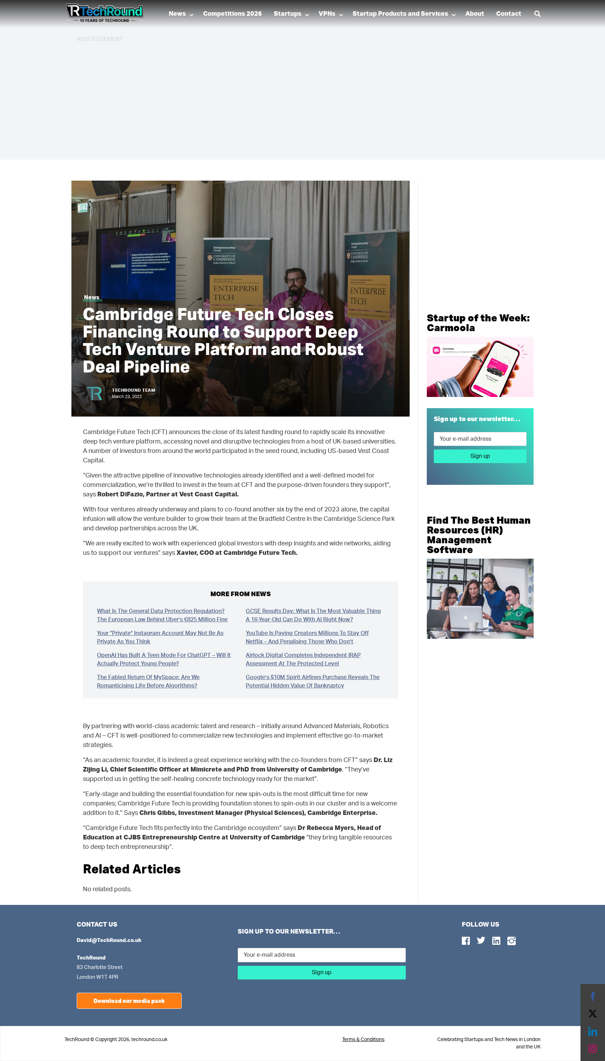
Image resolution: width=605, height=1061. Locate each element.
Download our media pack (129, 1000)
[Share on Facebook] (592, 996)
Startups (287, 14)
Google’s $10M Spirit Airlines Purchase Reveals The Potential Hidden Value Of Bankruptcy (313, 682)
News (177, 14)
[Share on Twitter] (592, 1013)
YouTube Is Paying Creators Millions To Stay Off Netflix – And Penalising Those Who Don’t (307, 637)
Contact (508, 14)
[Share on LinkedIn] (592, 1031)
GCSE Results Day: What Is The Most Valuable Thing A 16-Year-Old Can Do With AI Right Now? (313, 615)
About (474, 14)
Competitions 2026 (232, 14)
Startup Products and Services (400, 14)
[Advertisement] (287, 98)
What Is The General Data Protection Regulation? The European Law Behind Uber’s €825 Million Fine (162, 615)
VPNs (327, 14)
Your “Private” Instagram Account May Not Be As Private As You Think (160, 637)
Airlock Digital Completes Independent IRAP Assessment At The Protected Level (303, 659)
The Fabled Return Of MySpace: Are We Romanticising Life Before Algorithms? (148, 682)
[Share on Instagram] (592, 1048)
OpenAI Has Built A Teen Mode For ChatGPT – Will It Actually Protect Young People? (164, 659)
